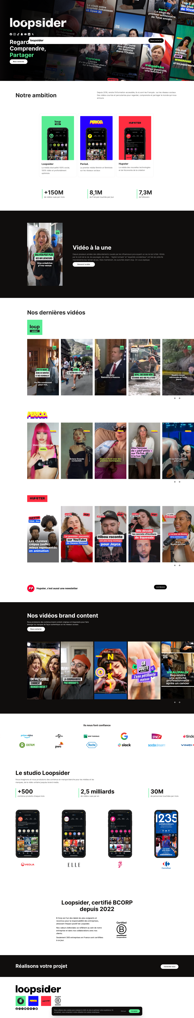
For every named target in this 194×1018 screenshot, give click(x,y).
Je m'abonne (160, 587)
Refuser (123, 1011)
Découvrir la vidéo (83, 264)
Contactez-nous (170, 966)
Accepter (134, 1011)
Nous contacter (156, 40)
